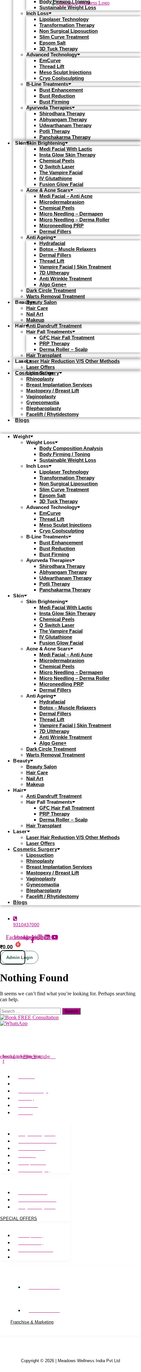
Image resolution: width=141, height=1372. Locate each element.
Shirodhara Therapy (62, 113)
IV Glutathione (55, 178)
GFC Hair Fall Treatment (66, 337)
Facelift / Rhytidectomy (52, 414)
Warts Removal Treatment (55, 296)
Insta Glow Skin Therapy (67, 155)
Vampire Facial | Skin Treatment (75, 267)
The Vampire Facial (61, 172)
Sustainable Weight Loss (67, 7)
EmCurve (50, 60)
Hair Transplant (43, 355)
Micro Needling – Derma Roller (74, 219)
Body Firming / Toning (64, 454)
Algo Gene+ (53, 284)
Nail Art (34, 314)
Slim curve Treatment (64, 37)
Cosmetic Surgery (35, 849)
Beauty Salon (41, 302)
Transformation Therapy (66, 25)
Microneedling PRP (61, 225)
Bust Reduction (57, 96)
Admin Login (19, 957)
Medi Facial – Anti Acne (65, 196)
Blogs (22, 420)
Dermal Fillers (55, 231)
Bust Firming (54, 101)
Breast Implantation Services (59, 384)
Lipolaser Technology (64, 19)
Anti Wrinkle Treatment (65, 278)
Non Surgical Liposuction (68, 31)
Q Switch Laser (56, 166)
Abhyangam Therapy (63, 119)
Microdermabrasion (61, 202)
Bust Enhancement (61, 90)
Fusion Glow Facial (61, 184)
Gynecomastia (42, 402)
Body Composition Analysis (71, 448)
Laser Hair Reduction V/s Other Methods (73, 361)
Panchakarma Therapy (65, 137)
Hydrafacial (52, 243)
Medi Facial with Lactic (65, 149)
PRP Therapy (54, 343)
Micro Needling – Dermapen (71, 213)
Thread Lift (51, 66)
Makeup (35, 320)
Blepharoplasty (43, 408)
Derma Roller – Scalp (63, 349)
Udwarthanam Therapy (65, 125)
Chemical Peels (56, 160)
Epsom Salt (52, 43)
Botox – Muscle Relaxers (67, 249)
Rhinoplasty (40, 379)
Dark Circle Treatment (51, 290)
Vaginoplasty (41, 396)
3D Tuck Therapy (58, 48)
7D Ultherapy (54, 272)
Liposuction (39, 373)
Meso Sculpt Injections (65, 72)
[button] (70, 431)
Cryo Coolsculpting (61, 78)
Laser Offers (40, 843)
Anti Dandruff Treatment (54, 326)
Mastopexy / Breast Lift (52, 390)
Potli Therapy (54, 131)
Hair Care (37, 308)
